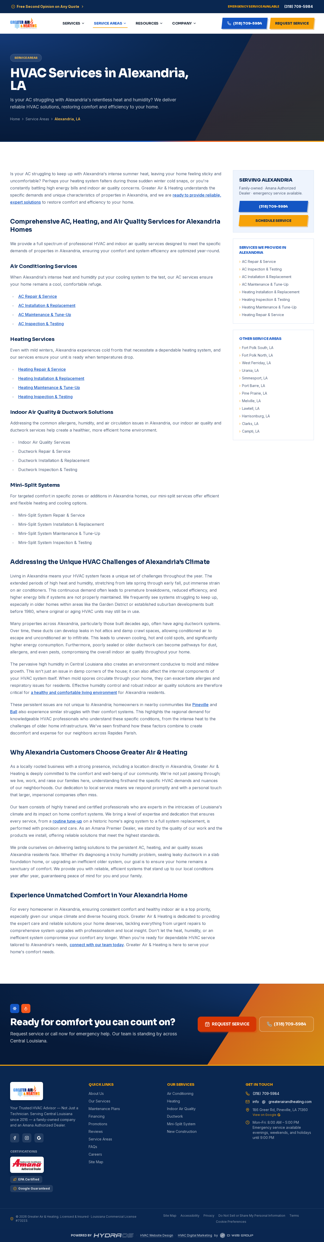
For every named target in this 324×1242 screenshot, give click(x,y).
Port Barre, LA (252, 385)
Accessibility (189, 1215)
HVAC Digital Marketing (195, 1235)
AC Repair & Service (37, 296)
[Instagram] (26, 1137)
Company (182, 23)
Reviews (96, 1131)
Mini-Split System (181, 1124)
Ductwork (175, 1116)
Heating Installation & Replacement (51, 378)
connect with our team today (97, 944)
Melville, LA (250, 401)
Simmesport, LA (253, 378)
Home (15, 119)
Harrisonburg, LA (254, 416)
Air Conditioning (180, 1093)
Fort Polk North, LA (256, 355)
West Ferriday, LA (255, 363)
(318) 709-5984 (290, 1024)
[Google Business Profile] (39, 1137)
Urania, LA (249, 370)
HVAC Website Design (156, 1235)
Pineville (200, 704)
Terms (294, 1215)
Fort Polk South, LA (256, 347)
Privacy (209, 1215)
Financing (97, 1116)
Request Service (230, 1024)
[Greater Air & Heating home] (23, 23)
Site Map (96, 1162)
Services (71, 23)
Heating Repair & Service (42, 369)
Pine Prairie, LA (253, 393)
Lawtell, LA (249, 408)
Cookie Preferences (231, 1222)
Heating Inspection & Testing (45, 396)
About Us (96, 1093)
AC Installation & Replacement (46, 305)
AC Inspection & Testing (41, 323)
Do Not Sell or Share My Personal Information (251, 1215)
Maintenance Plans (104, 1109)
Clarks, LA (248, 423)
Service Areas (108, 23)
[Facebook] (14, 1137)
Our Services (99, 1101)
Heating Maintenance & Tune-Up (49, 387)
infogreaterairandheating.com (282, 1101)
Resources (147, 23)
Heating (173, 1101)
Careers (95, 1154)
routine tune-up (67, 821)
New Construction (182, 1131)
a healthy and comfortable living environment (74, 692)
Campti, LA (249, 431)
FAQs (93, 1146)
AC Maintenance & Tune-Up (44, 314)
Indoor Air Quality (181, 1109)
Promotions (98, 1124)
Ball (13, 711)
